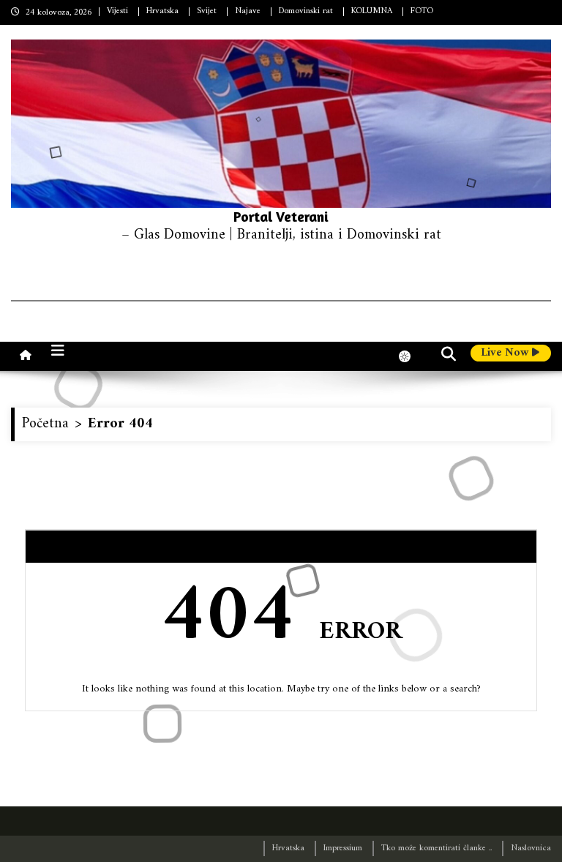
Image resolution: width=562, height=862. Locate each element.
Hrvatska (162, 11)
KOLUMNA (371, 11)
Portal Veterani (281, 216)
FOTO (422, 11)
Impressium (342, 848)
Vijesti (117, 11)
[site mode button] (412, 356)
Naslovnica (531, 848)
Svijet (207, 11)
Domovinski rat (306, 11)
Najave (248, 11)
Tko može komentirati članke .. (436, 848)
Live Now (506, 353)
